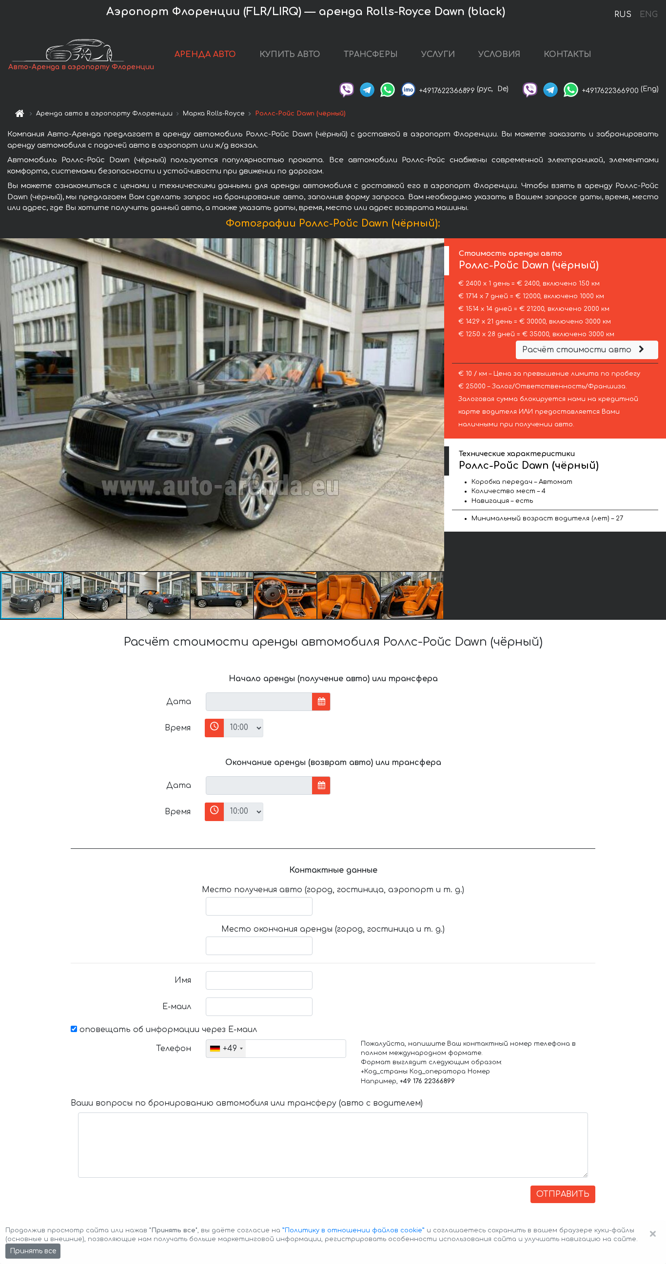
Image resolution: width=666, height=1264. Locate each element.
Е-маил (176, 1006)
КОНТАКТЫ (567, 54)
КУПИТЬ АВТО (289, 54)
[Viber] (346, 89)
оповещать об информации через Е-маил (167, 1029)
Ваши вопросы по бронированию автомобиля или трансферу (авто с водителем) (247, 1103)
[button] (95, 595)
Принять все (33, 1251)
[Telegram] (367, 89)
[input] (259, 701)
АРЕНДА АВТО (205, 54)
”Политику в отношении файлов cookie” (353, 1230)
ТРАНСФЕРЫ (371, 54)
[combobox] (226, 1048)
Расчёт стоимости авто (578, 349)
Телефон (173, 1048)
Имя (183, 980)
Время (178, 728)
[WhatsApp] (387, 89)
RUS (622, 14)
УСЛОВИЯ (499, 54)
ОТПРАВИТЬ (562, 1194)
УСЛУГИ (438, 54)
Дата (178, 701)
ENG (648, 14)
